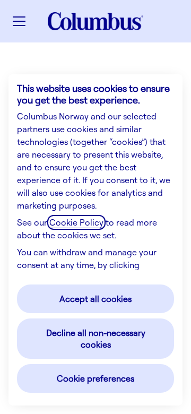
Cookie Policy (76, 222)
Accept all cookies (95, 299)
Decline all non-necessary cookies (95, 338)
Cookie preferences (95, 378)
